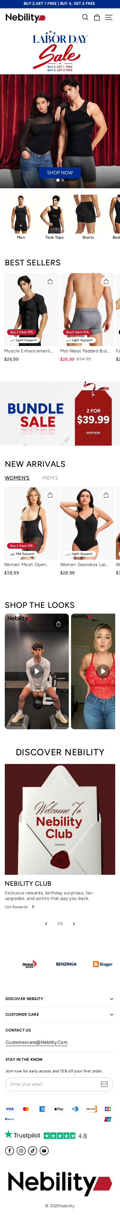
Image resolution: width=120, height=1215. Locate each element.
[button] (108, 17)
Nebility (67, 1205)
